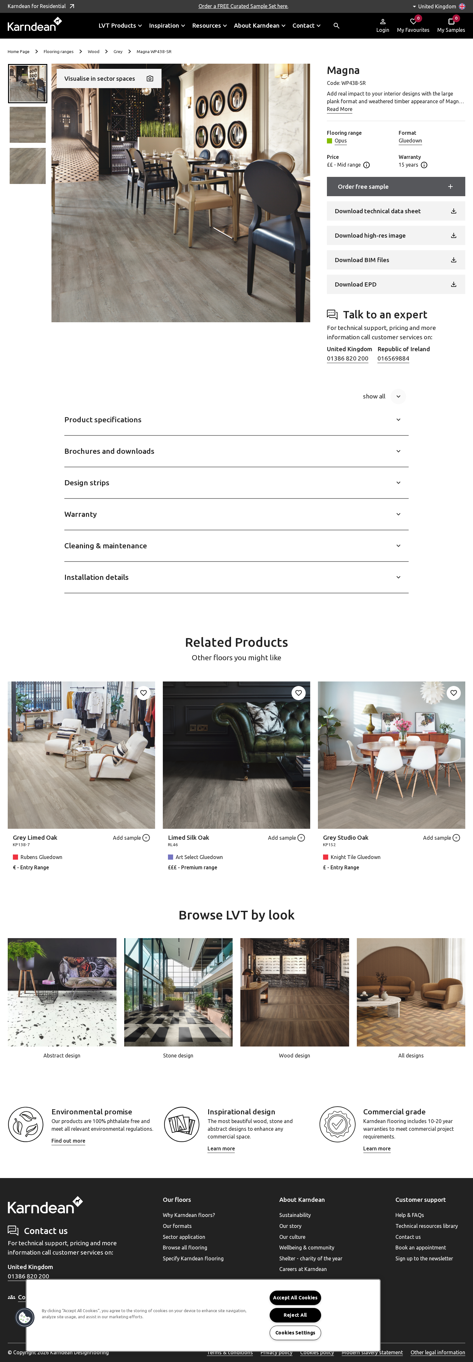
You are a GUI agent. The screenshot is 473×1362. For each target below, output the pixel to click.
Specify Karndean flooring (193, 1258)
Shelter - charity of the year (310, 1258)
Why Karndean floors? (189, 1215)
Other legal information (438, 1352)
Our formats (177, 1226)
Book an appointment (420, 1247)
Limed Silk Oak (188, 837)
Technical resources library (426, 1226)
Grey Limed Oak (35, 837)
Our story (290, 1226)
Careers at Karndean (303, 1269)
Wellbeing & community (306, 1247)
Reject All (295, 1315)
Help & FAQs (409, 1215)
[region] (203, 1315)
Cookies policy (317, 1352)
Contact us (408, 1237)
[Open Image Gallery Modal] (180, 193)
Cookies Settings (295, 1332)
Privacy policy (276, 1352)
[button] (28, 84)
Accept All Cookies (295, 1297)
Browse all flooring (185, 1247)
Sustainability (295, 1215)
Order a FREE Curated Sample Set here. (243, 6)
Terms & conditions (230, 1352)
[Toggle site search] (336, 26)
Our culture (292, 1237)
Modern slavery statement (372, 1352)
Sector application (184, 1237)
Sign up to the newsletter (424, 1258)
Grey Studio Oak (345, 837)
